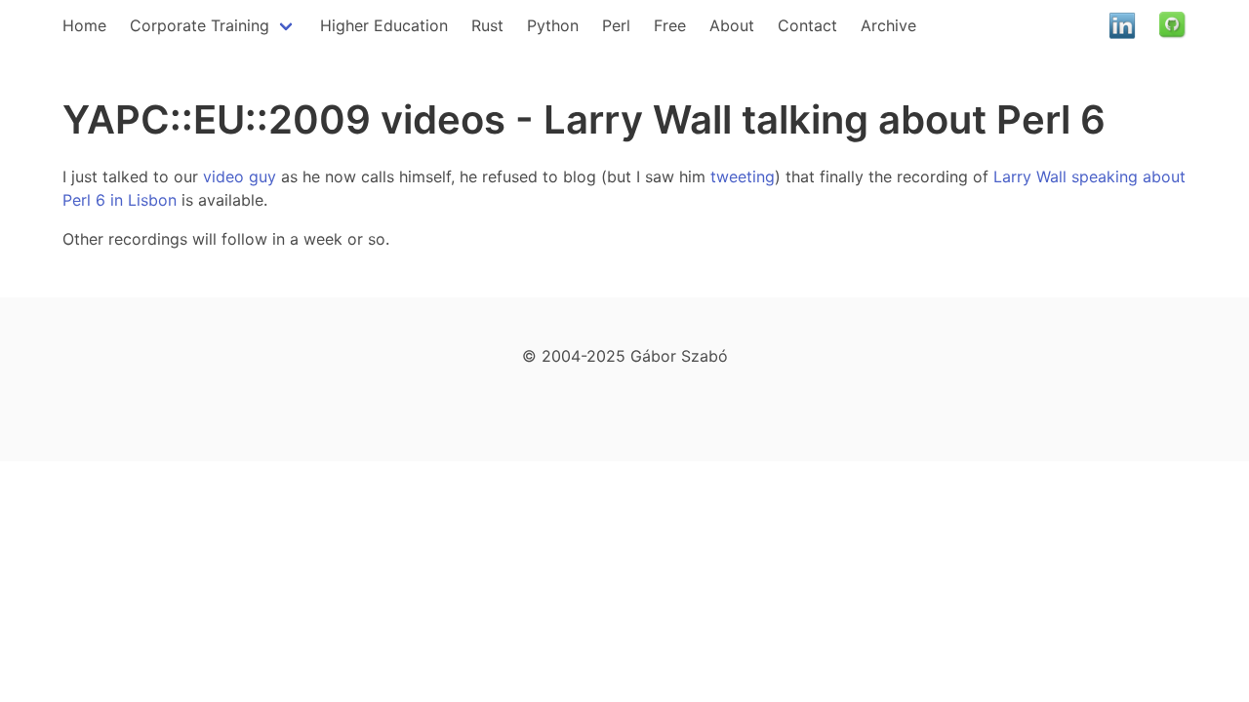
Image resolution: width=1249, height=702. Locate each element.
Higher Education (384, 25)
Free (670, 25)
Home (84, 25)
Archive (888, 25)
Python (553, 25)
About (731, 25)
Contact (807, 25)
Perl (616, 25)
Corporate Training (199, 25)
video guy (239, 176)
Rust (487, 25)
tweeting (742, 176)
